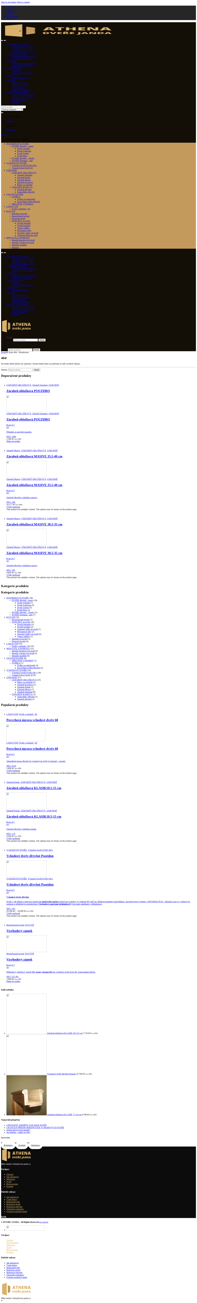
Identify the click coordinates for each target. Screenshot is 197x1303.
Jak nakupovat (12, 9)
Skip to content (23, 2)
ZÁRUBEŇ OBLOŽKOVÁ (24, 63)
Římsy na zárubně (24, 185)
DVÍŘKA (16, 71)
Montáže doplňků (19, 100)
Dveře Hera (22, 156)
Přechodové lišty (24, 230)
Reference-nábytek (14, 1207)
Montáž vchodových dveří (23, 97)
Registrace (10, 130)
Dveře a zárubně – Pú (21, 78)
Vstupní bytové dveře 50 (22, 59)
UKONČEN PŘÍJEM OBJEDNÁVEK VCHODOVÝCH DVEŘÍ (35, 1127)
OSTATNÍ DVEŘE (14, 68)
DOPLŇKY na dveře (21, 90)
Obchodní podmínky (15, 1209)
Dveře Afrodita (23, 148)
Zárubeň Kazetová (25, 182)
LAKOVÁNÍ (12, 75)
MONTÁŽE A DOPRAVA (18, 92)
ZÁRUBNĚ (11, 61)
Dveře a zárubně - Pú (21, 646)
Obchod (9, 7)
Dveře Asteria (23, 153)
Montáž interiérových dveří (23, 95)
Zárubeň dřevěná (24, 189)
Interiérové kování (19, 83)
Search (9, 337)
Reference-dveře (13, 1204)
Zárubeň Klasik (23, 177)
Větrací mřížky (23, 228)
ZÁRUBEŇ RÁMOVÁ (22, 66)
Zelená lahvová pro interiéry (18, 1130)
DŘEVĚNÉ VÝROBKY (23, 73)
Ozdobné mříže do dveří (27, 235)
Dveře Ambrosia (24, 151)
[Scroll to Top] (1, 1301)
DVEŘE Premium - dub (22, 615)
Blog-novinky (12, 16)
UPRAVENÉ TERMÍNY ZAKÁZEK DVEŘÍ (26, 1125)
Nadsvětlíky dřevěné (26, 192)
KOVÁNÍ (10, 80)
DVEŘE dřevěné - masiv (22, 600)
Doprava (15, 102)
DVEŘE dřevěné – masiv (23, 47)
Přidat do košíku (13, 441)
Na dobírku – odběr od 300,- (18, 1132)
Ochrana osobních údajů (16, 1211)
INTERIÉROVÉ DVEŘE (17, 44)
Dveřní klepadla (24, 223)
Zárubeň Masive (24, 180)
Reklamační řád (13, 1202)
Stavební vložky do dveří (27, 233)
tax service (43, 1222)
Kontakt (9, 19)
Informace (10, 11)
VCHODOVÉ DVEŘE (16, 54)
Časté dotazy (11, 1199)
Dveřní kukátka (23, 226)
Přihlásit (9, 121)
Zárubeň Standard (24, 175)
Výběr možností (13, 507)
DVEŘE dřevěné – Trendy (23, 49)
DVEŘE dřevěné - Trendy (23, 612)
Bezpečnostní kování (20, 85)
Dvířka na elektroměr (26, 199)
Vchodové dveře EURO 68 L (24, 56)
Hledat (42, 340)
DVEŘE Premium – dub (22, 51)
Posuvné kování (18, 87)
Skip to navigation (8, 2)
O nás (8, 14)
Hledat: (9, 340)
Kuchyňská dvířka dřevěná (28, 202)
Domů (3, 352)
